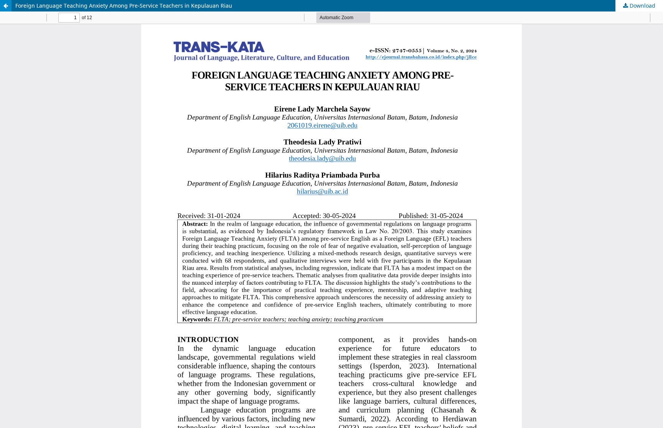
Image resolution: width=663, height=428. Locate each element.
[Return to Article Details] (6, 5)
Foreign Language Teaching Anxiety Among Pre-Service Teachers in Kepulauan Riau (123, 5)
